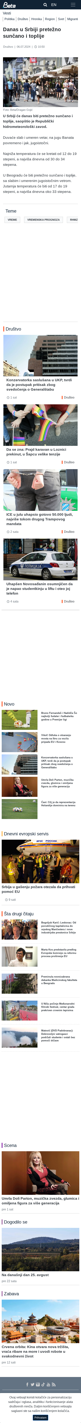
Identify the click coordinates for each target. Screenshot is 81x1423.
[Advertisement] (40, 278)
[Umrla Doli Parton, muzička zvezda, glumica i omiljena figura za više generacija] (40, 1173)
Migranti (72, 19)
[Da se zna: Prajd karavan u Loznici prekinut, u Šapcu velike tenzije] (40, 425)
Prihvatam (40, 1417)
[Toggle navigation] (73, 4)
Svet (61, 19)
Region (50, 19)
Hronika (36, 19)
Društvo (23, 19)
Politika (10, 19)
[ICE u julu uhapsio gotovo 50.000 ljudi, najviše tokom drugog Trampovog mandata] (40, 490)
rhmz (74, 219)
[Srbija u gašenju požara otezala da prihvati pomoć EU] (40, 861)
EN (53, 5)
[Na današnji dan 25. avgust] (40, 1249)
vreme (12, 219)
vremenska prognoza (43, 219)
